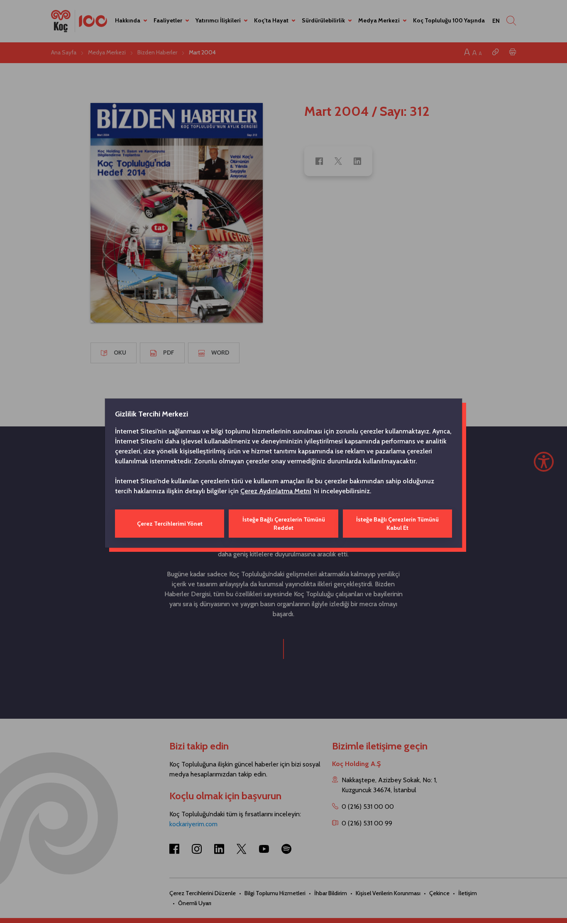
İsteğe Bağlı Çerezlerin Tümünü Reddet (283, 523)
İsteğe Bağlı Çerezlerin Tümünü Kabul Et (397, 523)
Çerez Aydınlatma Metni (275, 491)
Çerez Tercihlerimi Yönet (170, 523)
